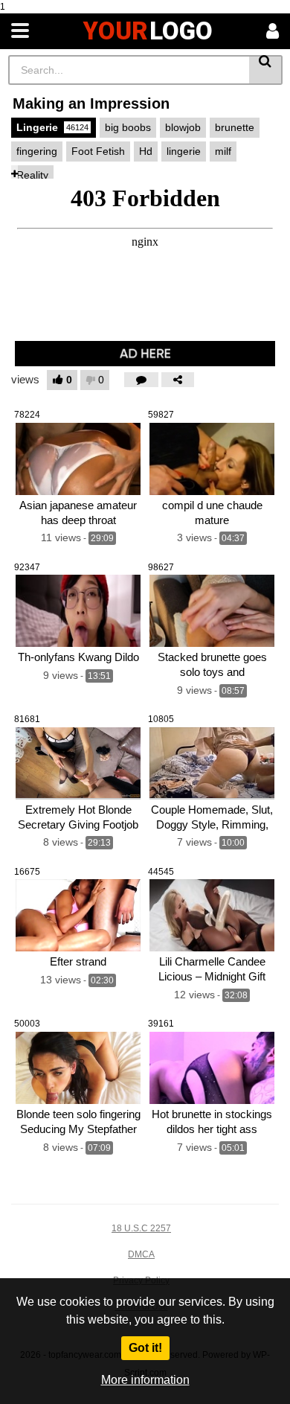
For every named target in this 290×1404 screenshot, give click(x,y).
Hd (145, 151)
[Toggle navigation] (20, 31)
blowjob (183, 127)
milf (223, 151)
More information (145, 1379)
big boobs (128, 127)
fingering (36, 151)
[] (266, 70)
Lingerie (52, 127)
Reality (32, 175)
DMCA (141, 1254)
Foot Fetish (98, 151)
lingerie (184, 151)
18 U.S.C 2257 (141, 1228)
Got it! (145, 1347)
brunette (234, 127)
